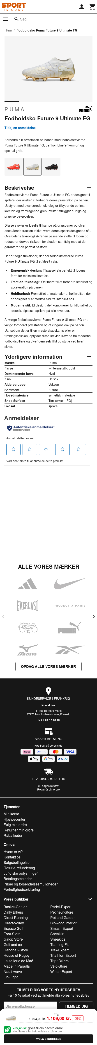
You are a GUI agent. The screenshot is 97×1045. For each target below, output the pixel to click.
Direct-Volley (14, 923)
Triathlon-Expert (63, 955)
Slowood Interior (63, 923)
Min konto (11, 813)
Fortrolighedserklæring (22, 889)
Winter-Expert (61, 971)
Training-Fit (59, 944)
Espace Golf (13, 928)
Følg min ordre (15, 824)
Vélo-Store (58, 966)
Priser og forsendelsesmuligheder (31, 884)
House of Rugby (17, 955)
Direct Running (16, 917)
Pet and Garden (63, 917)
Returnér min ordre (19, 830)
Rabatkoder (13, 835)
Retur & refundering (19, 867)
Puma (15, 109)
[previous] (3, 617)
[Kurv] (92, 6)
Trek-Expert (59, 950)
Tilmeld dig (76, 1006)
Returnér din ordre (48, 789)
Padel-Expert (60, 906)
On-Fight (11, 977)
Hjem (8, 30)
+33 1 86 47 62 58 (48, 720)
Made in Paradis (17, 966)
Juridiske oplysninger (21, 873)
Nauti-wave (13, 971)
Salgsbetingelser (17, 862)
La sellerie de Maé (18, 960)
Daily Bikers (13, 912)
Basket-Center (15, 906)
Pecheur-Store (61, 912)
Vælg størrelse (48, 1039)
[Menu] (5, 19)
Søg (23, 19)
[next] (94, 617)
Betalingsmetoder (18, 878)
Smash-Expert (61, 928)
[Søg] (16, 19)
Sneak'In (57, 933)
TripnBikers (59, 960)
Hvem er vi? (13, 851)
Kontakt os (48, 705)
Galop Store (13, 939)
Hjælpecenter (14, 819)
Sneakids (57, 939)
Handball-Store (16, 950)
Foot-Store (12, 933)
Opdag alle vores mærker (48, 666)
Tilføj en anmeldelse (20, 127)
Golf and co (13, 944)
